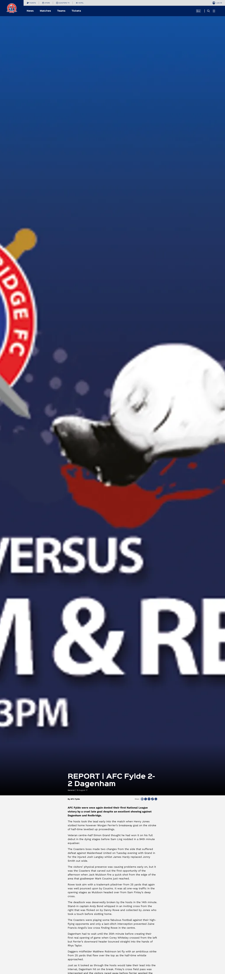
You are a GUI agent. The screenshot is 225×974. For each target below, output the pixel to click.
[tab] (31, 3)
